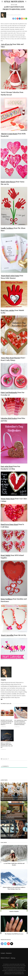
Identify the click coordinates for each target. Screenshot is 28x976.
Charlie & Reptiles (14, 911)
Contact (3, 953)
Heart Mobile (5, 555)
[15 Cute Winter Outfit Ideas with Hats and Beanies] (14, 854)
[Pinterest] (8, 943)
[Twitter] (1, 699)
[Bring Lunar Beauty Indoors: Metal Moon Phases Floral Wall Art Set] (7, 735)
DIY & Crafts (14, 4)
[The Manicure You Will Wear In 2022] (14, 924)
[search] (25, 1)
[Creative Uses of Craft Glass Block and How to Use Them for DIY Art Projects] (7, 712)
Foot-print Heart (7, 466)
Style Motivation (14, 1)
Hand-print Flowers (8, 182)
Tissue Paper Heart (8, 499)
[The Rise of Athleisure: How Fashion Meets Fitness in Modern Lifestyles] (14, 829)
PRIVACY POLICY (5, 958)
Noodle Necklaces (7, 228)
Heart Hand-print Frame (10, 275)
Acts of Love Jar (6, 44)
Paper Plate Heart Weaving (10, 358)
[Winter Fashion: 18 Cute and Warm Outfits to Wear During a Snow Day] (14, 878)
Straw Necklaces (6, 599)
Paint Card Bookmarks (9, 392)
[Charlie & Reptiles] (14, 902)
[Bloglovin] (11, 943)
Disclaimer (9, 953)
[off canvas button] (2, 1)
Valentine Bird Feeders (9, 418)
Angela (7, 14)
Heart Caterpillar (7, 635)
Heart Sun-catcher (7, 310)
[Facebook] (2, 943)
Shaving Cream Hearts (9, 134)
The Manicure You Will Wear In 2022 (14, 934)
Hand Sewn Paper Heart (9, 524)
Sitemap (13, 958)
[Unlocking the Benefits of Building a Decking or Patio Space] (14, 810)
